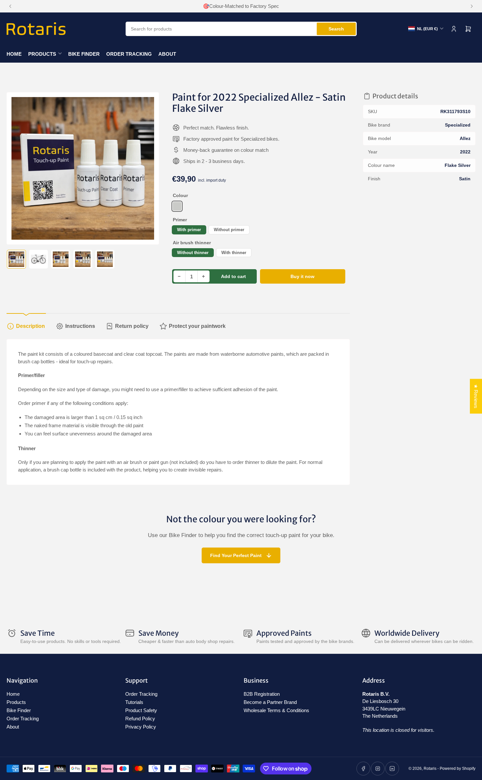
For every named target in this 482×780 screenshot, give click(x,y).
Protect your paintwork (197, 326)
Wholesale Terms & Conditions (276, 710)
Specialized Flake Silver (177, 206)
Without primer (229, 229)
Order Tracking (129, 54)
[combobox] (241, 29)
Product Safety (141, 710)
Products (42, 54)
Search (336, 28)
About (167, 54)
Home (14, 54)
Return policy (132, 326)
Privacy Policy (140, 727)
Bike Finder (84, 54)
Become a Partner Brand (270, 702)
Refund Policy (140, 718)
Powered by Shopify (457, 768)
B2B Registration (262, 694)
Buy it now (302, 276)
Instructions (80, 326)
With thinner (233, 252)
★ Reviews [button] (476, 396)
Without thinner (193, 252)
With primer (189, 229)
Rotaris (430, 768)
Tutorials (134, 702)
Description (30, 326)
